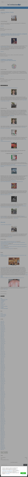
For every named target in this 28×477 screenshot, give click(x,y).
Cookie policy (8, 473)
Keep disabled (24, 474)
